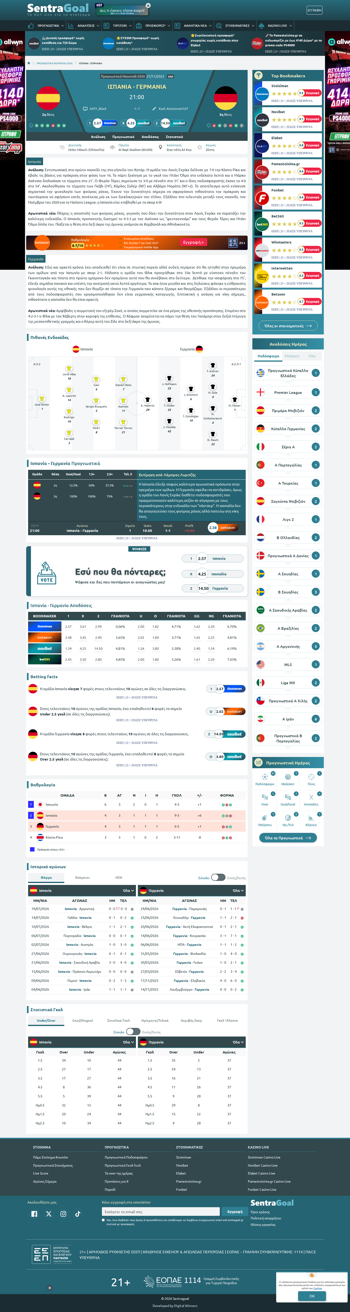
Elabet (277, 137)
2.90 (98, 637)
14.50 (98, 648)
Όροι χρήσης (260, 1212)
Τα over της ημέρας (119, 1173)
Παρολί (110, 1189)
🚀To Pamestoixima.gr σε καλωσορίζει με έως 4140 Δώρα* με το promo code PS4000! (293, 40)
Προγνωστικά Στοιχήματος (53, 1165)
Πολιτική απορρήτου (266, 1218)
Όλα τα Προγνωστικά (284, 837)
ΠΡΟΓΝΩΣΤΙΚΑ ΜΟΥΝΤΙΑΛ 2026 (55, 63)
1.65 (197, 637)
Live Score (40, 1173)
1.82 (155, 626)
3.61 (83, 626)
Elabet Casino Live (261, 1173)
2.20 (211, 626)
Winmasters (281, 242)
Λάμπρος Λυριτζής (180, 474)
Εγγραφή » (193, 241)
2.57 (68, 626)
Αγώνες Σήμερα (44, 1181)
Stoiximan (279, 85)
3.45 (83, 637)
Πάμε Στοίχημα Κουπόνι (50, 1157)
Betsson (278, 294)
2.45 (68, 659)
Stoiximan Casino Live (264, 1157)
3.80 (155, 648)
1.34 (68, 648)
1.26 (141, 648)
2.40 (197, 648)
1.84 (155, 637)
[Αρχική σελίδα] (28, 63)
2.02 (141, 637)
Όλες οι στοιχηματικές (285, 325)
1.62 (197, 626)
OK (312, 1296)
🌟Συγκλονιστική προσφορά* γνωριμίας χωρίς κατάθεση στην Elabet (214, 40)
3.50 (83, 659)
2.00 (141, 626)
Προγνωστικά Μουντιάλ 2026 (123, 76)
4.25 (83, 648)
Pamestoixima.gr (285, 163)
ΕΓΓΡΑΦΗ (314, 10)
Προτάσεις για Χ (117, 1181)
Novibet (278, 111)
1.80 (155, 659)
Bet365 (277, 216)
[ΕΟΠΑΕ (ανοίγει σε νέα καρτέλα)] (191, 1282)
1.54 (211, 648)
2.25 (211, 637)
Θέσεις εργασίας (263, 1224)
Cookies (317, 1288)
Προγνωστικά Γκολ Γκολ (123, 1165)
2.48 (68, 637)
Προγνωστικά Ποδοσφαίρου (126, 1157)
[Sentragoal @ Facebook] (34, 1214)
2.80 (98, 659)
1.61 (197, 659)
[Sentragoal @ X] (49, 1214)
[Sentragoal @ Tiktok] (78, 1214)
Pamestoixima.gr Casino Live (269, 1181)
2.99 (98, 626)
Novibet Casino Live (263, 1165)
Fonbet (277, 190)
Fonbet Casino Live (262, 1189)
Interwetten (282, 268)
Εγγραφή (235, 1211)
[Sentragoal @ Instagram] (63, 1214)
